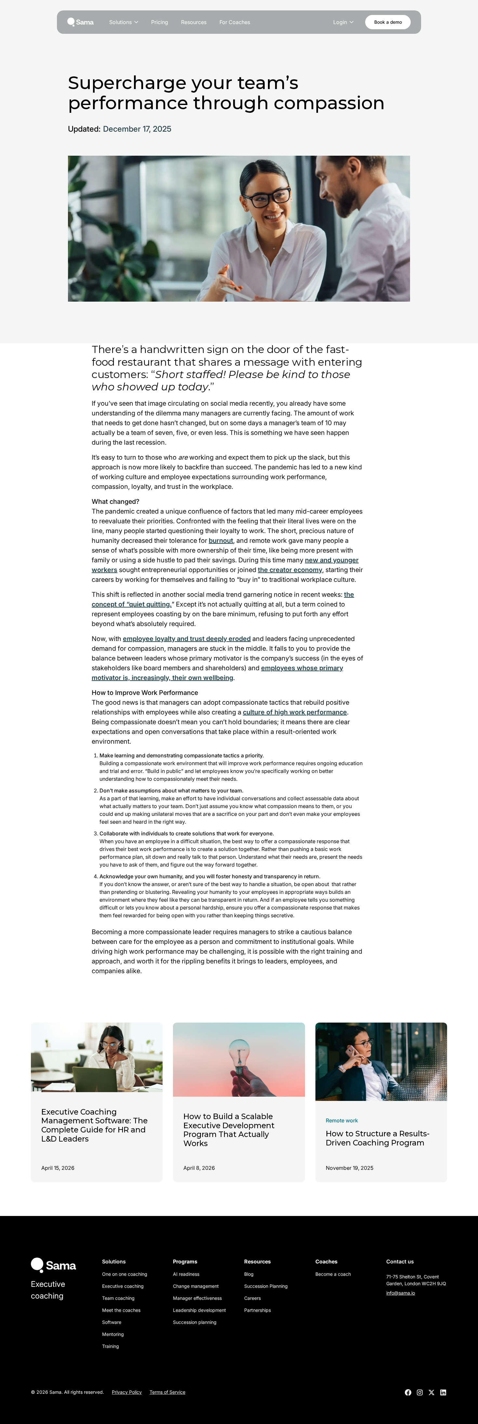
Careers (252, 1298)
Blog (249, 1274)
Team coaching (118, 1298)
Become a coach (333, 1274)
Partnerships (257, 1310)
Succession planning (195, 1322)
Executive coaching (123, 1286)
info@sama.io (400, 1293)
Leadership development (199, 1310)
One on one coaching (124, 1274)
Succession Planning (266, 1286)
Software (111, 1322)
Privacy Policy (127, 1392)
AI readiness (186, 1274)
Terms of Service (167, 1392)
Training (110, 1346)
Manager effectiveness (197, 1298)
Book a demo (388, 22)
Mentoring (113, 1334)
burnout (221, 540)
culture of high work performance (295, 712)
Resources (193, 22)
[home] (80, 22)
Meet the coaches (121, 1310)
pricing (159, 22)
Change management (196, 1286)
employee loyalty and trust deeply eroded (187, 639)
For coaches (234, 22)
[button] (124, 22)
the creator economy (290, 570)
